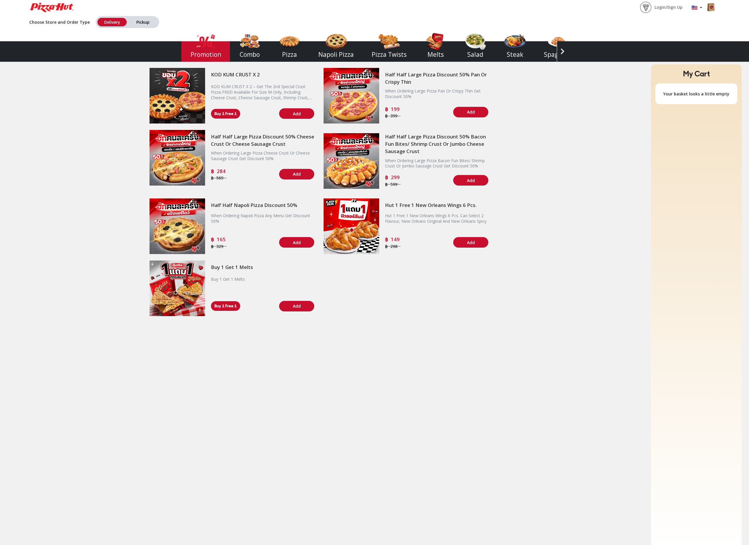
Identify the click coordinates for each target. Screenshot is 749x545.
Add (297, 113)
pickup (143, 22)
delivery (112, 22)
